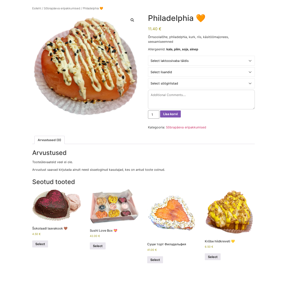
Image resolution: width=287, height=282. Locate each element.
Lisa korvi (170, 114)
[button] (132, 20)
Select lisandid (161, 72)
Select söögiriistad (164, 83)
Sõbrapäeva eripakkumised (62, 8)
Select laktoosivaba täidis (170, 61)
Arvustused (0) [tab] (49, 140)
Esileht (36, 8)
